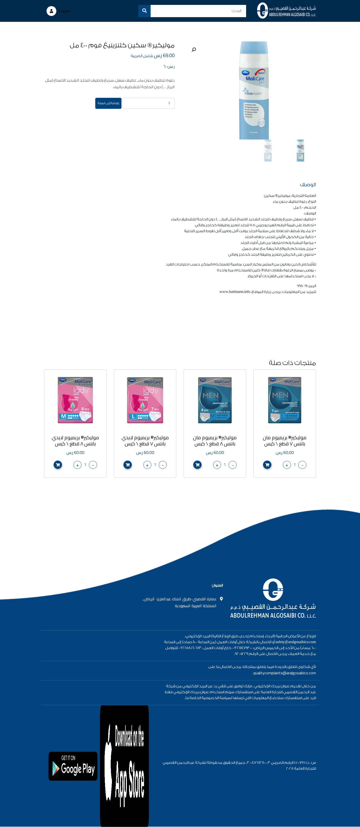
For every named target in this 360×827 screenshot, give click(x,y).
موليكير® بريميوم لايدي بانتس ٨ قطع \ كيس (75, 440)
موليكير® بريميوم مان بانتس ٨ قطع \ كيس (215, 440)
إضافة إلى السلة (108, 103)
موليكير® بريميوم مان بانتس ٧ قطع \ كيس (285, 440)
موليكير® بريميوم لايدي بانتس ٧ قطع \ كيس (145, 440)
